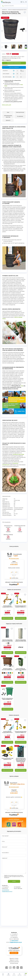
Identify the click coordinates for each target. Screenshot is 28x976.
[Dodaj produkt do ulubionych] (25, 12)
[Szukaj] (3, 6)
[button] (9, 558)
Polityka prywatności (14, 961)
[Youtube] (14, 967)
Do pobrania (20, 116)
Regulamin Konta (14, 960)
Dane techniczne (20, 112)
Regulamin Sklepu (14, 958)
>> (26, 47)
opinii (17, 784)
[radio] (6, 643)
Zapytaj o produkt (14, 67)
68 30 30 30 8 (15, 940)
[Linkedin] (18, 967)
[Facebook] (7, 967)
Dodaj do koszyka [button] (20, 652)
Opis (8, 112)
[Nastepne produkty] (26, 606)
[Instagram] (10, 967)
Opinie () (8, 120)
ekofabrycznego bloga (18, 454)
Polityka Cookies (14, 963)
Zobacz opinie (14, 952)
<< (2, 47)
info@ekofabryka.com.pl (7, 891)
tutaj (22, 385)
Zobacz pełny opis (6, 104)
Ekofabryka (4, 9)
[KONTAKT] (26, 2)
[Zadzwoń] (24, 2)
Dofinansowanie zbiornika (8, 116)
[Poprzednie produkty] (2, 606)
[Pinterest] (21, 967)
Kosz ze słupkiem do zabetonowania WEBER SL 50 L (20, 669)
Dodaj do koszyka (7, 652)
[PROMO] (7, 604)
